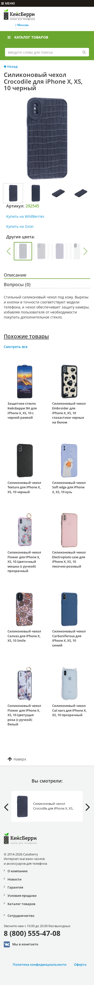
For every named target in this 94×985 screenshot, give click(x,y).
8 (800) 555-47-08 (32, 933)
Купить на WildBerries (25, 216)
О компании (18, 871)
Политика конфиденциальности (39, 964)
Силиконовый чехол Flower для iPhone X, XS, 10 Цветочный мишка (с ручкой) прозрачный (24, 561)
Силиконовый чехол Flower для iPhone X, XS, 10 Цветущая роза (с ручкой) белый (24, 714)
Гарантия (15, 887)
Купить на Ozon (20, 226)
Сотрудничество (21, 915)
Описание (15, 275)
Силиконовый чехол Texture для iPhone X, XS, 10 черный (24, 487)
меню (10, 3)
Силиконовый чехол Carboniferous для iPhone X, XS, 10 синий (69, 638)
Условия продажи (22, 895)
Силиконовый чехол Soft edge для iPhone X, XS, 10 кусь (69, 487)
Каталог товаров (31, 37)
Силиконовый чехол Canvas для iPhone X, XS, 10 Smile (24, 636)
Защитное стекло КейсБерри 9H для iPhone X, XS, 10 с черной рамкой (22, 410)
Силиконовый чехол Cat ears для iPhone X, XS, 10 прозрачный (69, 710)
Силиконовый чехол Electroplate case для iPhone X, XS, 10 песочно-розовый (69, 559)
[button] (8, 251)
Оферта (80, 964)
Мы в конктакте (25, 944)
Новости (15, 879)
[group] (23, 251)
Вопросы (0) (17, 284)
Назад (12, 66)
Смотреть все (16, 346)
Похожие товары (26, 336)
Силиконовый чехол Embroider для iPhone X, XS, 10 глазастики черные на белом (69, 412)
